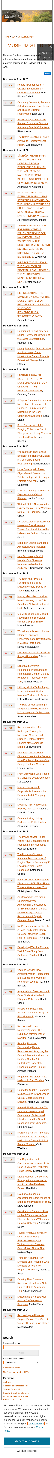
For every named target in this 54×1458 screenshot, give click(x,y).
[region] (27, 1429)
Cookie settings (36, 1423)
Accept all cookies (27, 1441)
